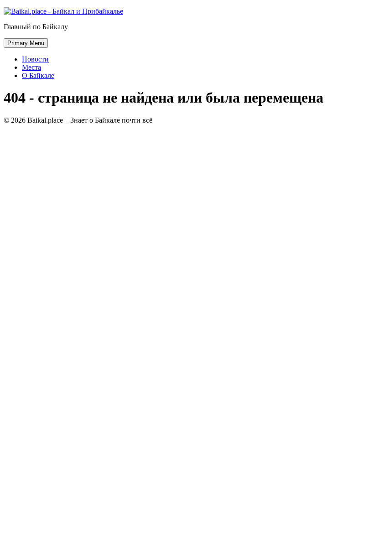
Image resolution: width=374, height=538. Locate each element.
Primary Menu (25, 43)
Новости (35, 59)
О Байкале (38, 75)
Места (31, 67)
